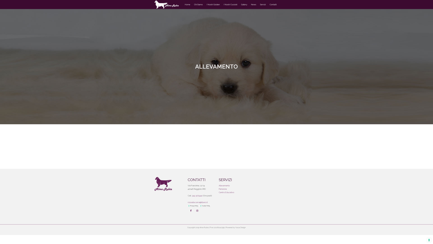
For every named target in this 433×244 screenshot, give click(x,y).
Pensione (223, 189)
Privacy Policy (194, 206)
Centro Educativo (226, 192)
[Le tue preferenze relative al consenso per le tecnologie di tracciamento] (429, 240)
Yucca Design (240, 227)
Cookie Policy (206, 206)
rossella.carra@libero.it (198, 202)
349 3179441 (197, 196)
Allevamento (224, 185)
